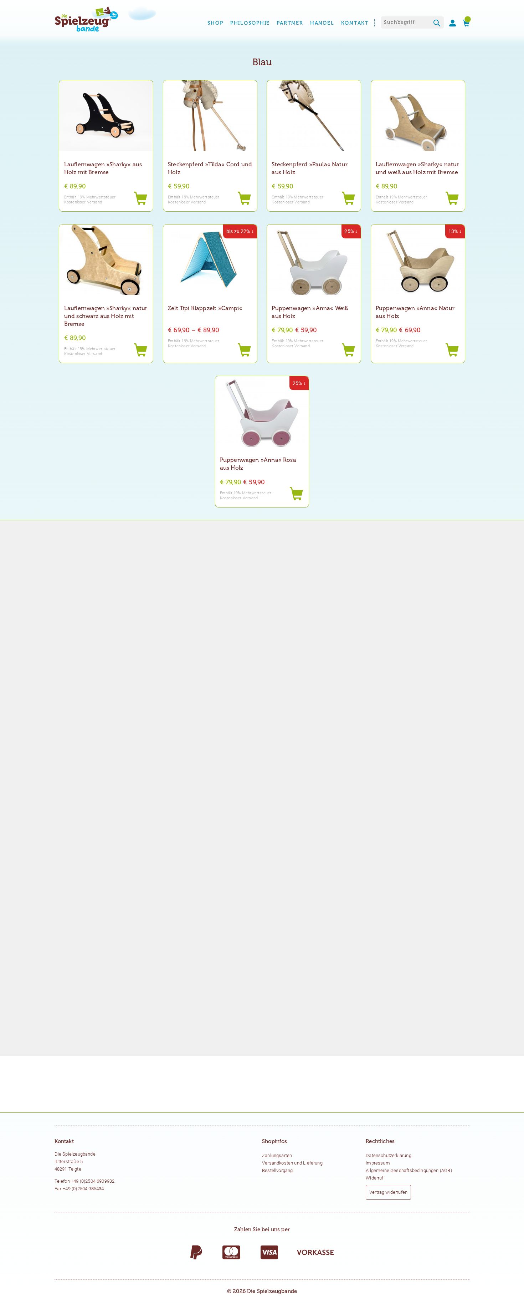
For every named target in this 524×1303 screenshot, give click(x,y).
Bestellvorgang (277, 1170)
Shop (215, 23)
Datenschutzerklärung (388, 1155)
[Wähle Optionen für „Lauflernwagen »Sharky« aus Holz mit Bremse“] (140, 198)
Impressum (378, 1163)
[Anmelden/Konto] (450, 23)
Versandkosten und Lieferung (292, 1163)
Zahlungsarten (277, 1155)
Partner (290, 23)
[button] (244, 198)
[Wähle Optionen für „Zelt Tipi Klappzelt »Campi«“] (244, 350)
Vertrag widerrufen (388, 1192)
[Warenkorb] (463, 23)
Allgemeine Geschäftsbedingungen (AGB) (409, 1170)
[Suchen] (437, 24)
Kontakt (355, 23)
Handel (322, 23)
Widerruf (374, 1178)
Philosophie (250, 23)
